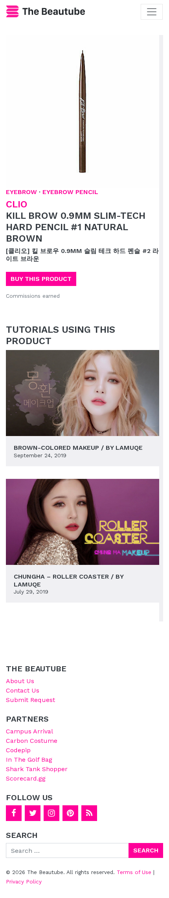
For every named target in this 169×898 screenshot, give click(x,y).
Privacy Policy (24, 881)
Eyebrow (21, 192)
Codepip (18, 750)
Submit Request (30, 700)
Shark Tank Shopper (37, 769)
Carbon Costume (31, 740)
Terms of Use (134, 872)
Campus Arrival (29, 731)
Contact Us (22, 690)
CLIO (17, 204)
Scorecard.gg (26, 778)
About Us (20, 681)
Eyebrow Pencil (70, 192)
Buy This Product (41, 278)
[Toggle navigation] (152, 12)
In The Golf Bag (29, 759)
